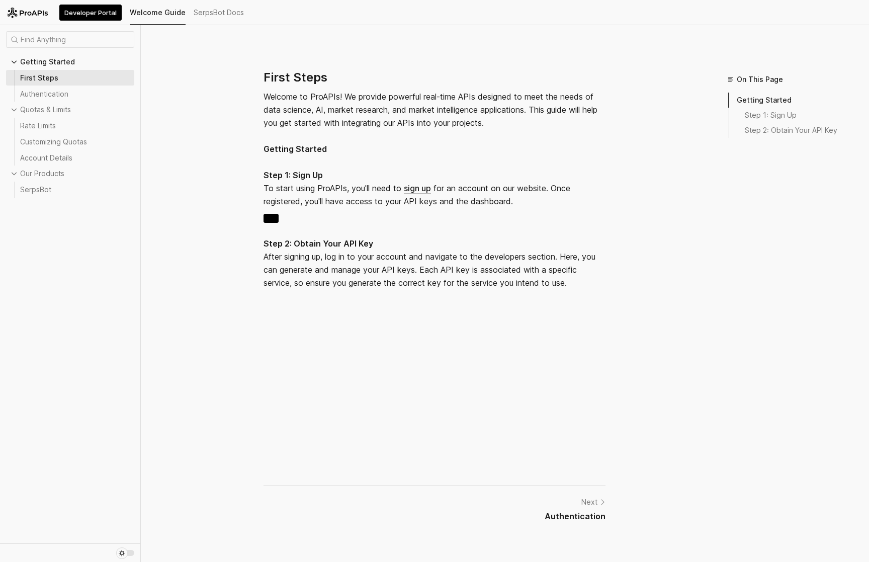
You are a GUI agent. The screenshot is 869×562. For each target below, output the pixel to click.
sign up (417, 188)
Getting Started (764, 100)
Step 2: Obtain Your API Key (791, 130)
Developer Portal (90, 13)
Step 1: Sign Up (771, 115)
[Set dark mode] (125, 553)
